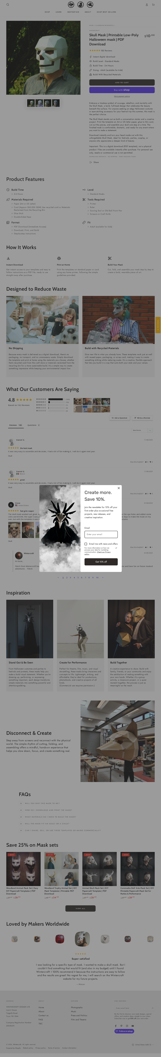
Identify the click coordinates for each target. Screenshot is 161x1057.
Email (87, 528)
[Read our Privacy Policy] (116, 547)
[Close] (119, 488)
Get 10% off (101, 561)
